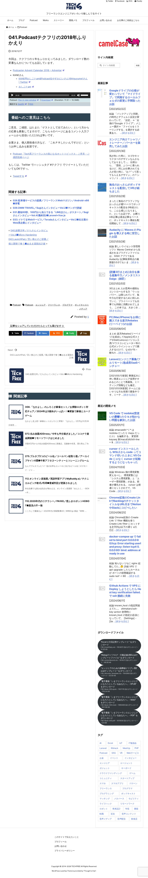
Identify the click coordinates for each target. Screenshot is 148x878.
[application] (49, 95)
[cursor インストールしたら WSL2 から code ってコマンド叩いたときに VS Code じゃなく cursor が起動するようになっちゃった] (102, 451)
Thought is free (89, 871)
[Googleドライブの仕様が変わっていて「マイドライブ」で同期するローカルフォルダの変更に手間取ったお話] (102, 93)
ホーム (11, 27)
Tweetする (18, 176)
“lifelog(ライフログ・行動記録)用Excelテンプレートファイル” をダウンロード (119, 658)
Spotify (21, 104)
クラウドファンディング (111, 773)
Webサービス (133, 753)
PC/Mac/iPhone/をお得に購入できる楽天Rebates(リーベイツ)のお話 (125, 320)
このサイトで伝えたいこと (66, 837)
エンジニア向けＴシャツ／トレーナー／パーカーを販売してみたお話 (124, 143)
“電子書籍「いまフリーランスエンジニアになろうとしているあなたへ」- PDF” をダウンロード (119, 717)
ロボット (104, 808)
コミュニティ (106, 778)
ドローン (133, 783)
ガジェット (105, 768)
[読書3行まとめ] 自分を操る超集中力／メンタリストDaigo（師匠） (124, 275)
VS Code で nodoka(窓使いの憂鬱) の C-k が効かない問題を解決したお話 (124, 417)
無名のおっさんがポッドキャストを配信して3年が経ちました (124, 188)
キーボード (126, 768)
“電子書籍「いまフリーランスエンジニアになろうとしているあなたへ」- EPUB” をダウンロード (119, 686)
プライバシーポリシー (64, 850)
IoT (120, 743)
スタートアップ (127, 778)
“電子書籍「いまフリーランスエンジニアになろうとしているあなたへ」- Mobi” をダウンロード (119, 702)
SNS (114, 753)
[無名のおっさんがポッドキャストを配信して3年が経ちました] (102, 187)
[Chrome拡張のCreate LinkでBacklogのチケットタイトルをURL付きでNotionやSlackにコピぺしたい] (102, 500)
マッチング (105, 798)
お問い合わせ (60, 846)
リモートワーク (127, 803)
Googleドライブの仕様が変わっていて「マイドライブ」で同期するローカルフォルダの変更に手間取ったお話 (124, 97)
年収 (127, 808)
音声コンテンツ (129, 814)
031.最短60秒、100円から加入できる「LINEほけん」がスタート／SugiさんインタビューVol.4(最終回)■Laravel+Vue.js (50, 214)
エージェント (126, 763)
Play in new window (27, 100)
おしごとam (25, 86)
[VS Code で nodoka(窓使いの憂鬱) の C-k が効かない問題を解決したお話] (102, 416)
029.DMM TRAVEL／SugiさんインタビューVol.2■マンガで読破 (47, 207)
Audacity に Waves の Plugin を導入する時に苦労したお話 (125, 233)
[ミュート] (78, 95)
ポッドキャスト (82, 305)
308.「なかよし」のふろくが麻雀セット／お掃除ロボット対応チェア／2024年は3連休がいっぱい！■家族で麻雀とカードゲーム (57, 411)
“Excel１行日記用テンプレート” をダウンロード (119, 645)
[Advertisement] (62, 274)
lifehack (114, 748)
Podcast (23, 27)
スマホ (103, 783)
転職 (102, 814)
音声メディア (106, 819)
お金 (102, 758)
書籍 (136, 808)
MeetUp (126, 748)
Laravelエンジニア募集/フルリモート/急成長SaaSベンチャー (124, 362)
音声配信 (121, 819)
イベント (114, 758)
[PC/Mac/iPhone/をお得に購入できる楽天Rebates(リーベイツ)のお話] (102, 319)
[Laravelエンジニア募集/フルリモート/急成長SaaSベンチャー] (102, 361)
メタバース (119, 798)
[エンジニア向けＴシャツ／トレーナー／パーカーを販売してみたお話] (102, 142)
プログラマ (67, 305)
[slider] (85, 95)
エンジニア (40, 305)
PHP (137, 748)
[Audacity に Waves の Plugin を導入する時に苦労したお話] (102, 232)
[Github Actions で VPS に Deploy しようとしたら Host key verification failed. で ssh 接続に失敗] (102, 588)
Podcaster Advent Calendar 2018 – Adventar (37, 70)
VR (121, 753)
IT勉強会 (133, 743)
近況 (113, 814)
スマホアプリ (117, 783)
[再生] (12, 95)
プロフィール (60, 841)
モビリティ (133, 798)
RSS (31, 104)
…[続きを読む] (127, 132)
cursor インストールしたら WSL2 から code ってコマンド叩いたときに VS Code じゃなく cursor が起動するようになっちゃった (125, 455)
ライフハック (106, 803)
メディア (83, 308)
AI (100, 743)
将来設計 (116, 808)
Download (46, 100)
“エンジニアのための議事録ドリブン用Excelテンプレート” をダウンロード (119, 672)
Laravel (103, 748)
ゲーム (132, 773)
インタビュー (130, 758)
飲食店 (134, 819)
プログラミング (107, 793)
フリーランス (54, 305)
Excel (110, 743)
